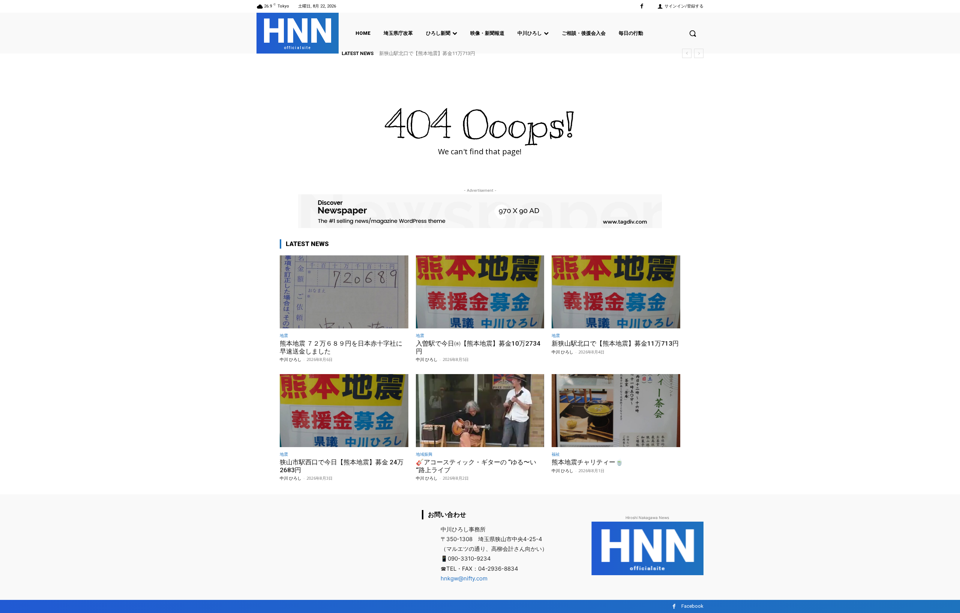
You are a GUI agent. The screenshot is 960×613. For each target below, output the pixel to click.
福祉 (556, 454)
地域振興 (424, 454)
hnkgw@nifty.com (464, 578)
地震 (284, 335)
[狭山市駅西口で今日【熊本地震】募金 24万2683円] (344, 410)
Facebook (692, 606)
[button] (693, 33)
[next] (699, 53)
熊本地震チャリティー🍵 (587, 462)
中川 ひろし (291, 359)
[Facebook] (641, 6)
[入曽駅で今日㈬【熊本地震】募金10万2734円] (480, 291)
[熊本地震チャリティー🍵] (616, 410)
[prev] (687, 53)
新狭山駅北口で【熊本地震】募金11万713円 (427, 53)
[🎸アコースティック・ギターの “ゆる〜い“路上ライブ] (480, 410)
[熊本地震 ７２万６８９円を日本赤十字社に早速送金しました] (344, 291)
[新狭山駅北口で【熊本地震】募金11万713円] (616, 291)
